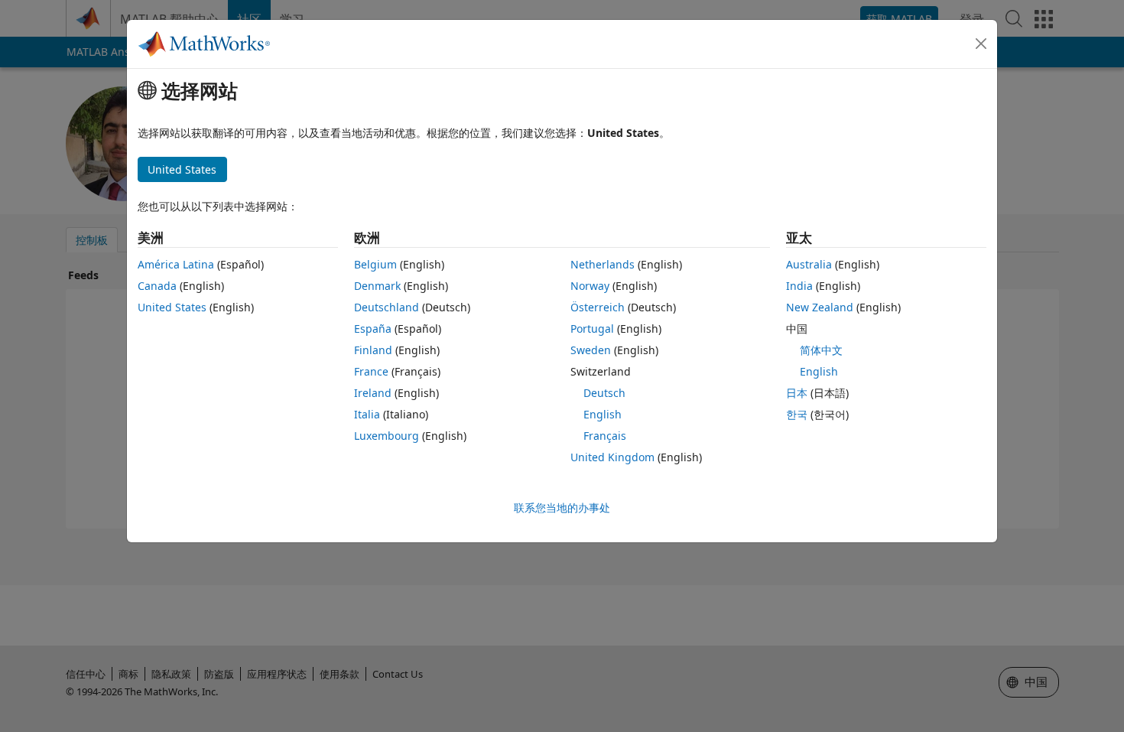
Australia (809, 264)
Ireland (372, 393)
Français (604, 435)
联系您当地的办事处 (562, 507)
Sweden (590, 350)
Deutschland (386, 307)
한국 (796, 414)
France (371, 371)
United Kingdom (612, 457)
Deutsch (604, 393)
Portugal (592, 328)
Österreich (597, 307)
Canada (157, 285)
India (799, 285)
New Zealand (819, 307)
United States (172, 307)
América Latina (176, 264)
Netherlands (602, 264)
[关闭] (981, 43)
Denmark (377, 285)
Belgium (375, 264)
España (372, 328)
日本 (796, 393)
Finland (373, 350)
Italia (367, 414)
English (602, 414)
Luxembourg (386, 435)
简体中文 (821, 350)
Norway (589, 285)
